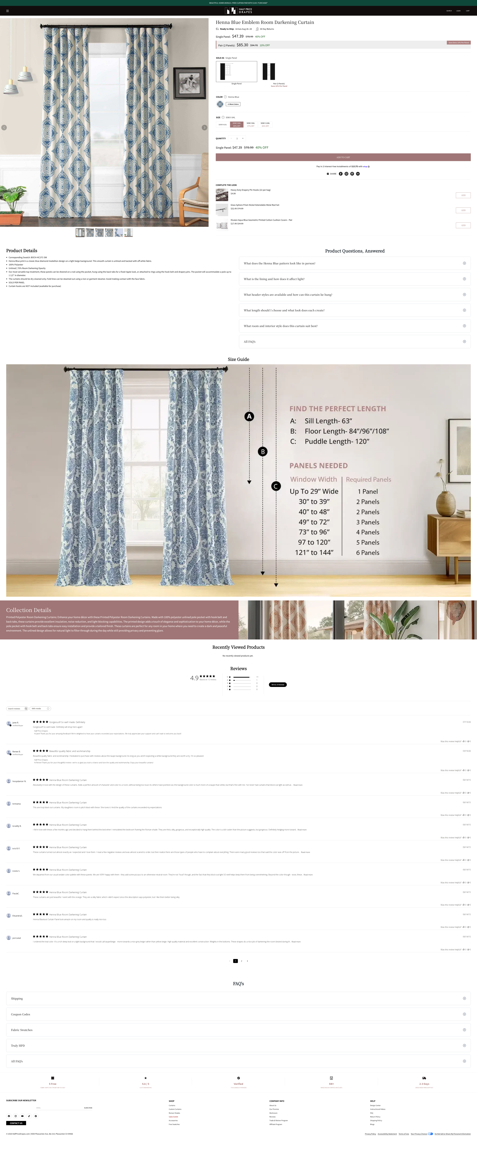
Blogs (372, 1124)
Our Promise (274, 1109)
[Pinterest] (352, 174)
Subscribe (88, 1108)
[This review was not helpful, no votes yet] (468, 741)
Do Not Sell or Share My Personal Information (453, 1134)
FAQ (371, 1113)
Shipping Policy (376, 1120)
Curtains (172, 1105)
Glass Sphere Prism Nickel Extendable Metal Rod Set (255, 204)
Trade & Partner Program (278, 1120)
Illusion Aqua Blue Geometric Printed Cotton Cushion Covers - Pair (261, 219)
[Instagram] (346, 174)
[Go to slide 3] (99, 232)
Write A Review (278, 684)
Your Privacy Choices (419, 1134)
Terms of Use (404, 1134)
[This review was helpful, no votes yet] (464, 741)
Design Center (375, 1105)
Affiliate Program (275, 1124)
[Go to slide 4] (109, 232)
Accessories (173, 1120)
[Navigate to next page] (247, 961)
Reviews (272, 1116)
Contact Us (16, 1123)
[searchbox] (15, 709)
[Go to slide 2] (89, 232)
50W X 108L (265, 124)
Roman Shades (174, 1113)
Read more (298, 785)
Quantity (221, 138)
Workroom (273, 1113)
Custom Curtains (175, 1109)
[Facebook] (341, 174)
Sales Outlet (173, 1116)
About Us (272, 1105)
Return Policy (375, 1116)
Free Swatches (174, 1124)
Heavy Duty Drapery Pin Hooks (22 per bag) (251, 189)
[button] (7, 11)
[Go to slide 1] (80, 232)
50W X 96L (251, 124)
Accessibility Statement (387, 1134)
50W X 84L (237, 124)
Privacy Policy (370, 1134)
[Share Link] (358, 174)
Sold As (226, 57)
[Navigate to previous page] (229, 961)
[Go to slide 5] (119, 232)
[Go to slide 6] (128, 232)
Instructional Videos (377, 1109)
